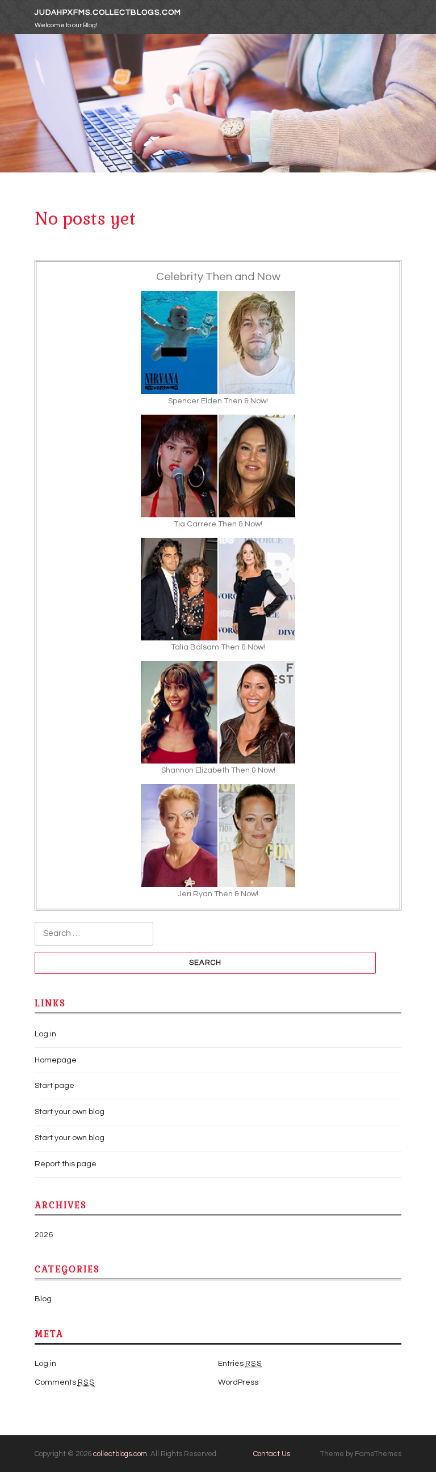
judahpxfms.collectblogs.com (108, 12)
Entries (240, 1364)
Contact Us (271, 1454)
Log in (45, 1034)
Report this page (66, 1164)
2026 (44, 1235)
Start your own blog (69, 1112)
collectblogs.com (120, 1454)
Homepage (56, 1060)
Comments (65, 1382)
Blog (43, 1299)
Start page (54, 1086)
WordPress (238, 1382)
